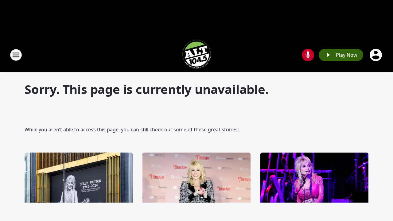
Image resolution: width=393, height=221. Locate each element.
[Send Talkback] (308, 55)
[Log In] (376, 55)
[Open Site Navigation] (16, 55)
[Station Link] (196, 55)
